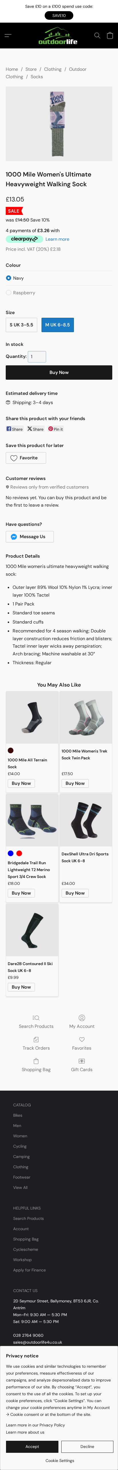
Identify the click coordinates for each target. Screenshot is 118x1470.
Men (17, 1125)
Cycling (20, 1146)
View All (20, 1187)
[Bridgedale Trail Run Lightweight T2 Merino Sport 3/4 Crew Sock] (32, 820)
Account (21, 1228)
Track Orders (36, 1048)
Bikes (17, 1115)
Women (20, 1135)
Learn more (57, 239)
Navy (18, 278)
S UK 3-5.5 (21, 325)
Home (12, 69)
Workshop (22, 1259)
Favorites (81, 1048)
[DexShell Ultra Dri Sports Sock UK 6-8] (86, 820)
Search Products (36, 1026)
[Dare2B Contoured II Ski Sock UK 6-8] (32, 930)
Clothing (53, 69)
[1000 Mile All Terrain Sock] (32, 717)
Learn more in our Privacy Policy (35, 1425)
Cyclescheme (25, 1249)
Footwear (21, 1177)
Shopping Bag (36, 1070)
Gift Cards (82, 1070)
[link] (59, 1458)
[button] (59, 15)
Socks (37, 77)
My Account (82, 1026)
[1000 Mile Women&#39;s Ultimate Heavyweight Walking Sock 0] (59, 124)
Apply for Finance (29, 1270)
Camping (21, 1156)
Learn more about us (25, 1432)
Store (31, 69)
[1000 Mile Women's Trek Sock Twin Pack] (86, 717)
